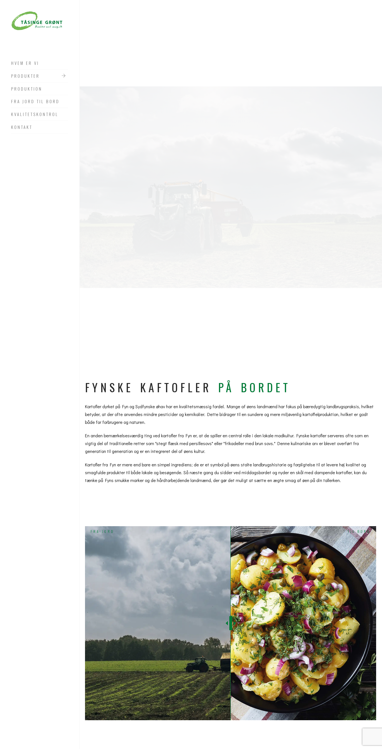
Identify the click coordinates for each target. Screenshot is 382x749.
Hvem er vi (25, 63)
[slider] (230, 623)
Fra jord (102, 531)
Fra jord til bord (35, 101)
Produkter (25, 76)
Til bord (359, 531)
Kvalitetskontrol (34, 114)
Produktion (26, 89)
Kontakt (21, 127)
